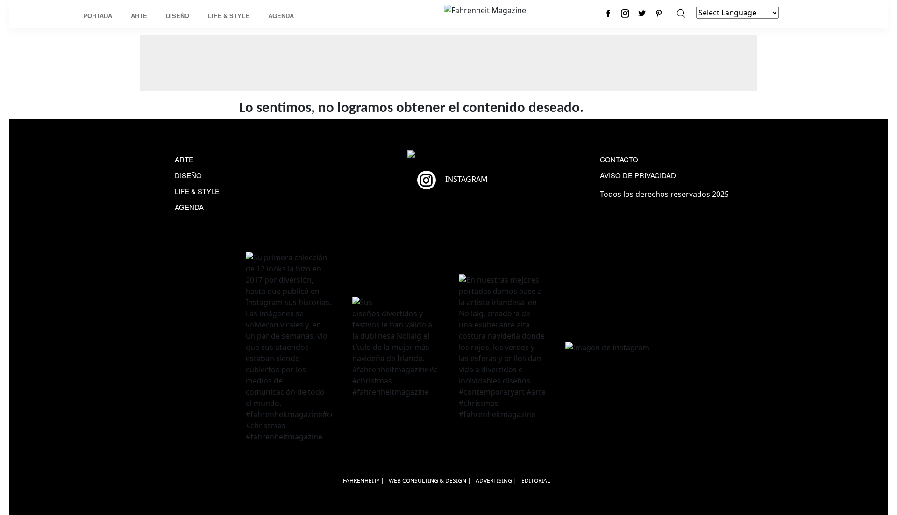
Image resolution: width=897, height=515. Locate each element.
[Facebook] (608, 13)
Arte (139, 15)
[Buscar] (681, 13)
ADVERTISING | (496, 481)
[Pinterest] (659, 13)
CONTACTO (619, 159)
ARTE (184, 159)
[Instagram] (625, 13)
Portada (97, 15)
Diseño (177, 15)
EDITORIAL (535, 481)
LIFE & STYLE (197, 191)
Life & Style (228, 15)
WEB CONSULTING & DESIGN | (430, 481)
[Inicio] (485, 9)
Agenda (281, 15)
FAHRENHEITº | (363, 481)
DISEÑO (188, 175)
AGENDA (189, 207)
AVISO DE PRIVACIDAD (638, 175)
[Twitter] (642, 13)
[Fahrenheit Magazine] (448, 155)
